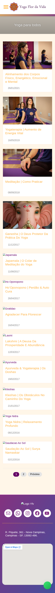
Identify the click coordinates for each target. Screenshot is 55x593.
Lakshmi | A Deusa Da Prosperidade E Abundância (24, 343)
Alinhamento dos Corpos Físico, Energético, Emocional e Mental (26, 77)
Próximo (35, 474)
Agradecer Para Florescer (23, 314)
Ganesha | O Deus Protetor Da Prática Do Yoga (26, 236)
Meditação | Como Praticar (24, 181)
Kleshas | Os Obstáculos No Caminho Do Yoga (25, 397)
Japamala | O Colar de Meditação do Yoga (21, 262)
